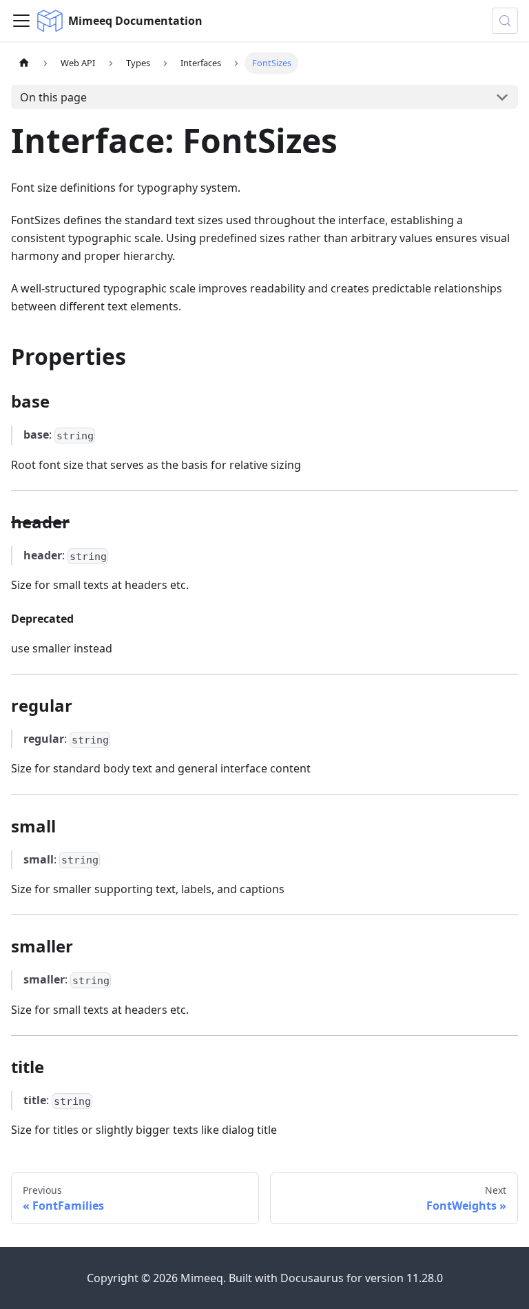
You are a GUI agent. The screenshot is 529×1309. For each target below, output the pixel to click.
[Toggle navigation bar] (21, 20)
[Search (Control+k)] (505, 21)
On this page (53, 97)
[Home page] (24, 63)
